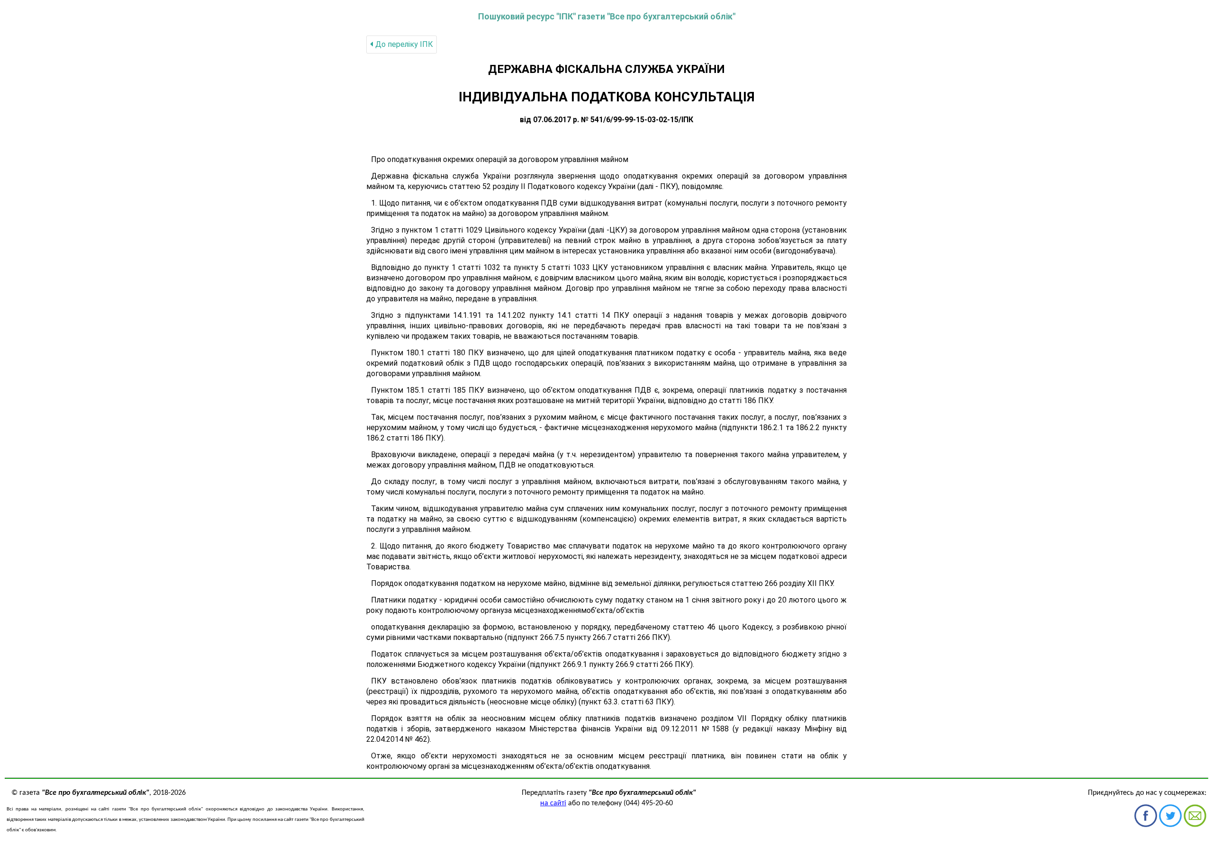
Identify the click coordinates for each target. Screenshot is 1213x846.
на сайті (553, 803)
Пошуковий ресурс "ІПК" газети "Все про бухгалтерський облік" (606, 16)
